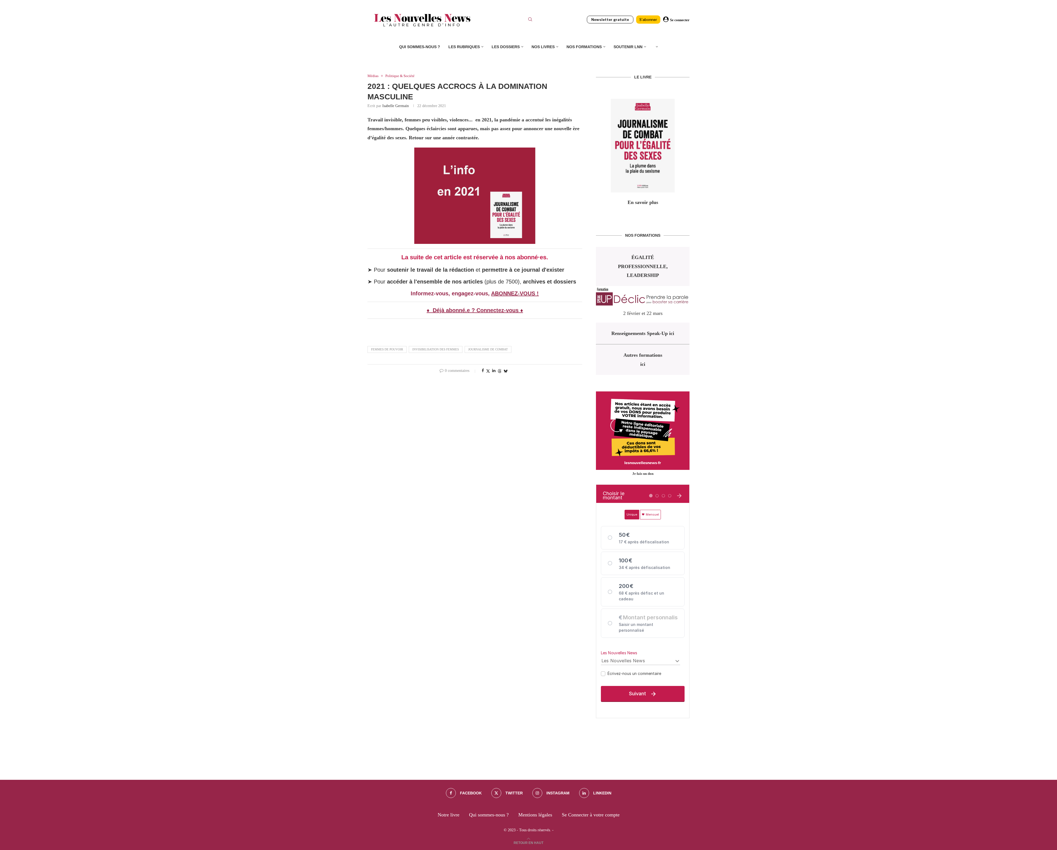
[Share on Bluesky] (506, 371)
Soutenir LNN (628, 47)
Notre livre (448, 815)
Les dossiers (506, 47)
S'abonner (648, 19)
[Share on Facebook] (483, 371)
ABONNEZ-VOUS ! (515, 293)
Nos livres (543, 47)
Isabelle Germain (395, 106)
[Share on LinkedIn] (493, 371)
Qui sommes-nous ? (419, 47)
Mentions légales (535, 815)
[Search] (530, 20)
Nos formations (584, 47)
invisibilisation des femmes (435, 349)
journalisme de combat (488, 349)
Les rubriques (464, 47)
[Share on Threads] (500, 371)
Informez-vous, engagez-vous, (451, 293)
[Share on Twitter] (488, 371)
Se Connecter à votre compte (591, 815)
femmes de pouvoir (387, 349)
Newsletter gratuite (610, 19)
